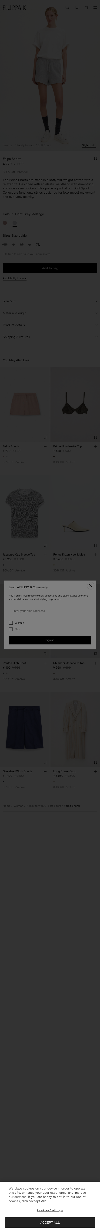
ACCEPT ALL (50, 1222)
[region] (50, 1206)
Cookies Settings (50, 1210)
